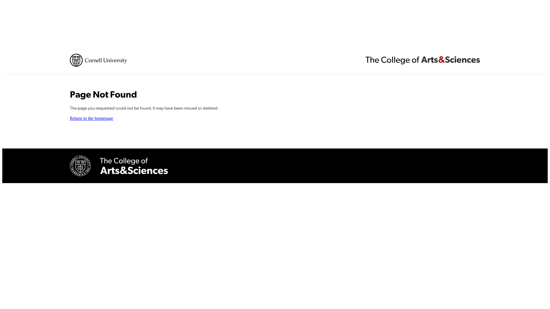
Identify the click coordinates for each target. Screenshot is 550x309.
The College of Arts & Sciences (423, 60)
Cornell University (98, 60)
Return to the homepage (91, 118)
